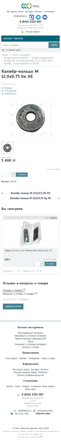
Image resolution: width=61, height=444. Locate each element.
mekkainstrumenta (45, 411)
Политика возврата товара (25, 372)
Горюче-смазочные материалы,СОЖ (30, 339)
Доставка (29, 11)
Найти (54, 45)
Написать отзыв (13, 306)
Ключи (30, 341)
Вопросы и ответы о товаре (20, 293)
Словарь (25, 386)
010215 (53, 218)
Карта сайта (30, 389)
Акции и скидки (48, 358)
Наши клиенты (48, 386)
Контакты (39, 11)
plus (13, 175)
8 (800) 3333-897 (31, 21)
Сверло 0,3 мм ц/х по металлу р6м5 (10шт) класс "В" (28, 250)
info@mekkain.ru (20, 16)
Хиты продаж (11, 358)
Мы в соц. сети (21, 413)
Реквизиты (42, 372)
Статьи (17, 386)
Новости (9, 386)
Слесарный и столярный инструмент (30, 344)
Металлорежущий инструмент (30, 333)
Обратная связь (43, 413)
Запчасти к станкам (30, 347)
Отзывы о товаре (14, 290)
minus (3, 175)
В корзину (22, 175)
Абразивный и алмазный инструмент (30, 336)
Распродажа (34, 358)
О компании (49, 11)
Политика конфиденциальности (30, 375)
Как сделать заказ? (15, 11)
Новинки (23, 358)
